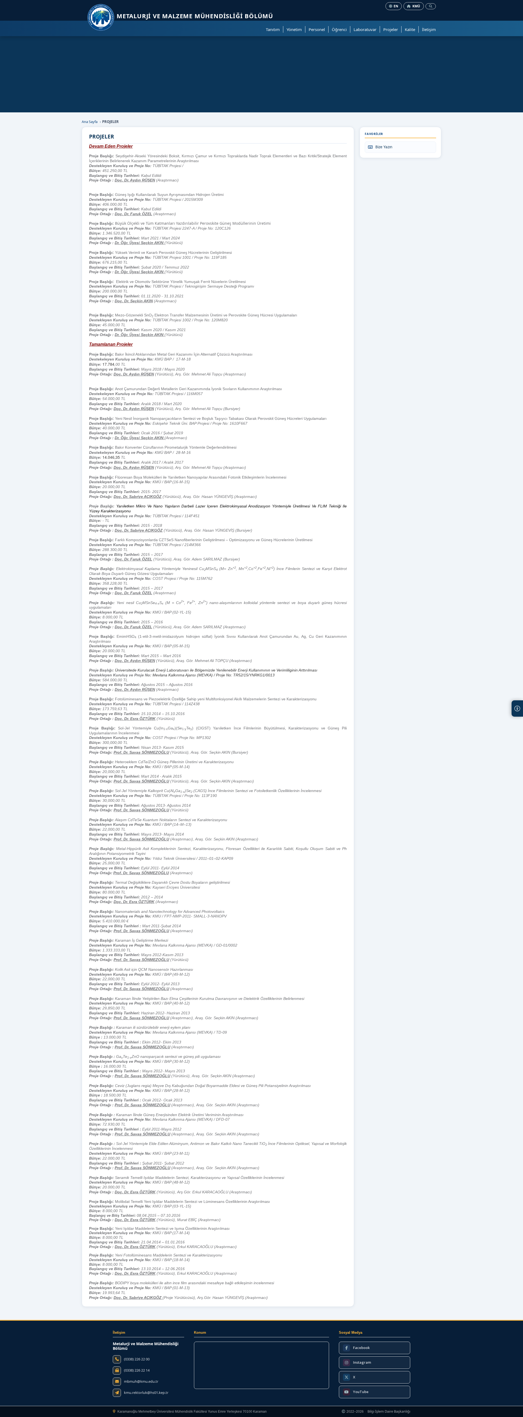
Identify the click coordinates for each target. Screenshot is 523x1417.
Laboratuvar (365, 29)
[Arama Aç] (430, 6)
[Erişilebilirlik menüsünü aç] (517, 708)
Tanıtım (273, 29)
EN (396, 6)
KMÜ (416, 6)
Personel (317, 29)
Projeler (390, 29)
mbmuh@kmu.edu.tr (141, 1381)
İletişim (429, 29)
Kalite (410, 29)
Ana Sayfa (90, 121)
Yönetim (294, 29)
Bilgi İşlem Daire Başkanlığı (388, 1411)
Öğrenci (339, 29)
